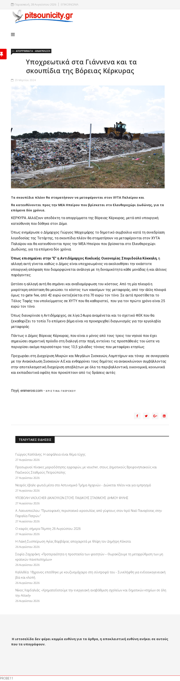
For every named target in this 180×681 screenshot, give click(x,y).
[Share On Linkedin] (164, 416)
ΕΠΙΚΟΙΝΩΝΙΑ (69, 4)
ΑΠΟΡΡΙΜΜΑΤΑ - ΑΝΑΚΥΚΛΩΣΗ (33, 51)
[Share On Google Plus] (155, 416)
